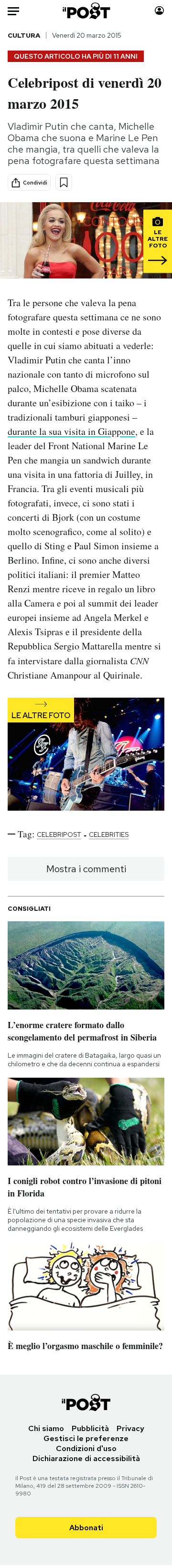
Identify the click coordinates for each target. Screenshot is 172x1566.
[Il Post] (86, 10)
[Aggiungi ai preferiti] (64, 182)
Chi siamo (46, 1428)
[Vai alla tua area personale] (159, 11)
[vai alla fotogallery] (86, 755)
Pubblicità (90, 1428)
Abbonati (86, 1528)
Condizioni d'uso (86, 1448)
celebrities (109, 834)
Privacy (130, 1428)
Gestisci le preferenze (86, 1438)
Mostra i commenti (86, 869)
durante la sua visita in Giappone (71, 431)
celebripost (59, 834)
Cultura (24, 35)
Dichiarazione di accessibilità (86, 1458)
